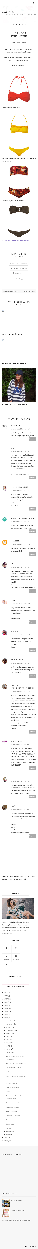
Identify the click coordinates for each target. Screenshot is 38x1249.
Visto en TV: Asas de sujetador (16, 1063)
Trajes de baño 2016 (12, 334)
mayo (8, 1043)
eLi (12, 778)
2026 (6, 993)
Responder (32, 438)
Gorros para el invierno (14, 405)
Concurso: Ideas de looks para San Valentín (16, 1220)
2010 (6, 1138)
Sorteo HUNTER (16, 1200)
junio (7, 1040)
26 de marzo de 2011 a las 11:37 (20, 781)
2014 (6, 1008)
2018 (6, 996)
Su (12, 564)
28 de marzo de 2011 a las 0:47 (20, 809)
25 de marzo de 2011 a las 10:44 (20, 451)
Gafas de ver (10, 1052)
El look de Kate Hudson (13, 1068)
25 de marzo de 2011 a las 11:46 (20, 544)
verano (25, 279)
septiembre (10, 1030)
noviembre (9, 1024)
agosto (8, 1033)
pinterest (6, 968)
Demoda (14, 631)
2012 (6, 1014)
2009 (6, 1141)
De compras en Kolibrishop (14, 1103)
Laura (13, 806)
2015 (6, 1005)
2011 (6, 1018)
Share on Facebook (19, 264)
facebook (6, 951)
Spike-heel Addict (19, 487)
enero (8, 1134)
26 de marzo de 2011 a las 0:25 (20, 744)
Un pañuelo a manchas (13, 1115)
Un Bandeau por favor (13, 1072)
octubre (9, 1027)
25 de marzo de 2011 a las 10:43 (20, 429)
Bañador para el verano (14, 363)
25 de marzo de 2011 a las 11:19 (20, 521)
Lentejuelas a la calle (12, 1107)
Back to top (30, 1246)
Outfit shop (17, 425)
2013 (6, 1011)
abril (7, 1046)
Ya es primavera (11, 1120)
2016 (6, 1002)
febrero (8, 1131)
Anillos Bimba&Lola (12, 1111)
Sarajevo (15, 600)
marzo (8, 1049)
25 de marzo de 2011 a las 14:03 (20, 567)
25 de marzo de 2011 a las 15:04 (20, 604)
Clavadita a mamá (11, 1083)
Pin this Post (20, 273)
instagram (16, 959)
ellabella (15, 541)
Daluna (8, 1091)
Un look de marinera (12, 1087)
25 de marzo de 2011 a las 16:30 (20, 635)
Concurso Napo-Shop (18, 1210)
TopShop (19, 279)
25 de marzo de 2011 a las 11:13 (20, 490)
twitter (16, 951)
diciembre (9, 1021)
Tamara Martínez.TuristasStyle (22, 686)
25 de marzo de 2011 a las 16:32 (20, 663)
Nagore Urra (17, 660)
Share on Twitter (20, 268)
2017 (6, 999)
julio (7, 1036)
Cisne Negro (10, 1124)
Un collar (9, 1128)
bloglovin (7, 959)
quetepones (16, 741)
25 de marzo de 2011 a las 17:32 (20, 691)
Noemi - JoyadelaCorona (23, 518)
